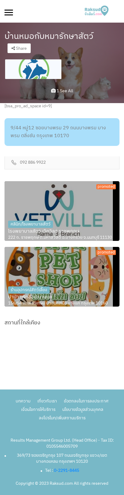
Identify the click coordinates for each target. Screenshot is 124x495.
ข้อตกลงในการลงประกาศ (86, 401)
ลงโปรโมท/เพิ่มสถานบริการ (62, 418)
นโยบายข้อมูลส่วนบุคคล (82, 409)
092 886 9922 (33, 162)
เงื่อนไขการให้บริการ (38, 409)
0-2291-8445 (66, 470)
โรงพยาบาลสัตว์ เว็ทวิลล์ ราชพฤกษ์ (43, 231)
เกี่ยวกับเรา (47, 401)
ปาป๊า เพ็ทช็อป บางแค (30, 297)
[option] (33, 69)
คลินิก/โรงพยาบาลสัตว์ (31, 224)
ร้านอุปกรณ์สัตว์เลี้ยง (29, 289)
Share (21, 48)
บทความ (23, 401)
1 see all (64, 90)
